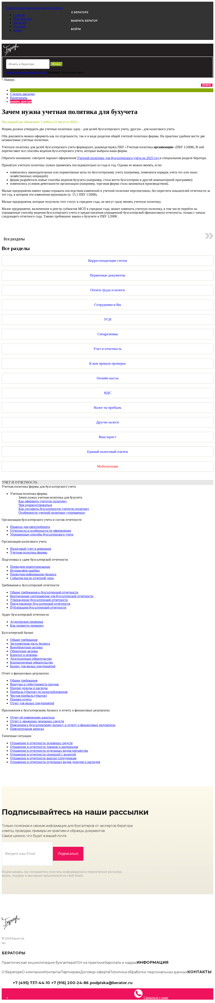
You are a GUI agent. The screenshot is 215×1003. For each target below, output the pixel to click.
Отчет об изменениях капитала (32, 717)
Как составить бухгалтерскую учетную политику (53, 509)
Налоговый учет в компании (30, 548)
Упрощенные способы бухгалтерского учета (41, 534)
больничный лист (72, 72)
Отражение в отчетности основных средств (41, 743)
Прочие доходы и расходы (29, 688)
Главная (19, 15)
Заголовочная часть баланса (30, 643)
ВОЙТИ (76, 29)
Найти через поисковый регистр (26, 72)
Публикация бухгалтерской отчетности (38, 607)
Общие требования (23, 640)
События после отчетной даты (32, 578)
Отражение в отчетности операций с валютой (43, 754)
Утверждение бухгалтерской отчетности (39, 600)
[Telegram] (134, 982)
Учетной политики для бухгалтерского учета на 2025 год (118, 158)
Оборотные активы (24, 651)
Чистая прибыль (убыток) (28, 695)
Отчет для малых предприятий (32, 703)
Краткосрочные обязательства (31, 662)
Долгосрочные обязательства (31, 658)
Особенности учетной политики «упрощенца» (51, 512)
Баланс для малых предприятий (32, 666)
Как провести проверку (27, 625)
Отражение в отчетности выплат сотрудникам (43, 758)
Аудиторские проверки (26, 621)
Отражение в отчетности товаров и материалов (44, 747)
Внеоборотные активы (26, 647)
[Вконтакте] (137, 982)
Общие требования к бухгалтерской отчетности (44, 592)
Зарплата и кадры (120, 963)
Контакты (52, 972)
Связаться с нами (156, 997)
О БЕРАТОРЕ (79, 12)
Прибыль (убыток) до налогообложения (38, 692)
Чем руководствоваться (35, 505)
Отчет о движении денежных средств (37, 721)
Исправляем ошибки (25, 570)
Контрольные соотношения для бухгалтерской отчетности (51, 596)
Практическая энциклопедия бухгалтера (38, 963)
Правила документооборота (30, 527)
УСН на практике (90, 963)
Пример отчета (20, 699)
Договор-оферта (94, 972)
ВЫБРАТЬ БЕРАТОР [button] (84, 20)
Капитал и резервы (23, 655)
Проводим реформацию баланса (33, 574)
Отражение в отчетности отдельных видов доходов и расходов (55, 762)
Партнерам (70, 972)
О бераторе (12, 972)
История (19, 26)
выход (17, 30)
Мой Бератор (22, 19)
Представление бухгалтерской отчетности (40, 603)
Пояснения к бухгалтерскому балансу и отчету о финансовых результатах (62, 725)
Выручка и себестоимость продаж (34, 684)
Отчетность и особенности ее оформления (40, 530)
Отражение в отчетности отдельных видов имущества (49, 750)
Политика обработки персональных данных (148, 972)
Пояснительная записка (27, 729)
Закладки (19, 22)
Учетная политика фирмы (28, 493)
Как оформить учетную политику (42, 501)
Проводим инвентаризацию (30, 566)
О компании (33, 972)
